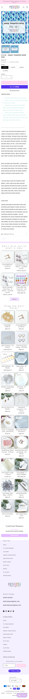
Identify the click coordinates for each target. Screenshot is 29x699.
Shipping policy (15, 695)
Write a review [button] (14, 535)
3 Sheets (13, 67)
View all (14, 299)
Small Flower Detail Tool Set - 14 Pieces (8, 451)
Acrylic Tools (6, 565)
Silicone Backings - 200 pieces (21, 430)
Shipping (8, 62)
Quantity (3, 74)
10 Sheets (5, 70)
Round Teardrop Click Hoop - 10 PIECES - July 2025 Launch (7, 290)
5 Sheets (21, 67)
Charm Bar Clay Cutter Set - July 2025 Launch (21, 289)
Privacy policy (16, 693)
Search (4, 545)
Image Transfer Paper (8, 558)
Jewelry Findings (7, 562)
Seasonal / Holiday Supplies (9, 555)
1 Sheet (5, 67)
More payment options (14, 90)
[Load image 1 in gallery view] (6, 49)
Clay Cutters (6, 551)
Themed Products (7, 575)
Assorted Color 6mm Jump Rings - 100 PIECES (21, 452)
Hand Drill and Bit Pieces (21, 494)
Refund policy (9, 693)
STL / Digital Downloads (8, 548)
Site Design (17, 691)
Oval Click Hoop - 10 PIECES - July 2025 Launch (21, 266)
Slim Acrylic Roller (7, 514)
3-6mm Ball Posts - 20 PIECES (7, 265)
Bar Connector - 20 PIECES (8, 346)
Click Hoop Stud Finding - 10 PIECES (21, 346)
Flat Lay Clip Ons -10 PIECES (7, 408)
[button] (2, 7)
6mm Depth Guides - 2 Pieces (8, 473)
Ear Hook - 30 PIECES (21, 387)
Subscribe (21, 665)
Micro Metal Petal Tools (21, 514)
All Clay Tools (6, 572)
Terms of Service (9, 656)
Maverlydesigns (11, 691)
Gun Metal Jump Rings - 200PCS (8, 494)
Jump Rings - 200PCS (8, 325)
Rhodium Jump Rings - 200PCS (7, 387)
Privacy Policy (7, 616)
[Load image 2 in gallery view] (14, 49)
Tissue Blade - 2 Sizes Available (21, 473)
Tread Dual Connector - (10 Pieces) (21, 409)
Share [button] (4, 238)
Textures (5, 568)
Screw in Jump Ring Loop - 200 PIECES (8, 430)
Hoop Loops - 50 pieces (21, 367)
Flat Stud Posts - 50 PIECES (8, 367)
